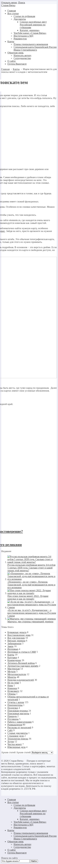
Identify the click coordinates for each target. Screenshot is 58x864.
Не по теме (13, 682)
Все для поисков (16, 638)
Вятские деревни (16, 640)
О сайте (11, 850)
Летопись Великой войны (21, 663)
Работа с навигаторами (19, 722)
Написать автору (22, 844)
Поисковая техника (17, 710)
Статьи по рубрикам (24, 805)
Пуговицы (13, 719)
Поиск (21, 2)
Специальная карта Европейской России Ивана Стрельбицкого (35, 837)
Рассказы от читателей (19, 727)
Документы (20, 808)
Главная (11, 799)
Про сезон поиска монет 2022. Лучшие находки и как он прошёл (27, 597)
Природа (12, 716)
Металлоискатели (16, 674)
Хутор (10, 741)
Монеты (11, 677)
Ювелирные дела (16, 747)
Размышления (14, 724)
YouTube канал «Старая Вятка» (30, 822)
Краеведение (14, 660)
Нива (10, 685)
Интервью (12, 649)
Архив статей (23, 752)
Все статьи (13, 802)
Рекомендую (20, 827)
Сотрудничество (22, 847)
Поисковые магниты (18, 713)
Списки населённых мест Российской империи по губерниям (33, 813)
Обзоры (11, 694)
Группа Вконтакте (17, 852)
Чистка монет (14, 744)
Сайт (10, 730)
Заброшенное (14, 643)
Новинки (12, 688)
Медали (11, 671)
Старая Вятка (8, 5)
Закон (10, 646)
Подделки (12, 708)
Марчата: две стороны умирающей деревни (30, 621)
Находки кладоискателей (20, 680)
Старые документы (17, 733)
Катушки (12, 657)
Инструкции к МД (23, 824)
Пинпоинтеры (15, 705)
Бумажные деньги (16, 632)
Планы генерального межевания (31, 833)
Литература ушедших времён (22, 666)
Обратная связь (15, 841)
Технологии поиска (17, 738)
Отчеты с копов (15, 702)
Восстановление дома (18, 635)
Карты (10, 654)
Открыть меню (9, 2)
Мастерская (13, 668)
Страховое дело (15, 736)
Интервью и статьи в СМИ (21, 652)
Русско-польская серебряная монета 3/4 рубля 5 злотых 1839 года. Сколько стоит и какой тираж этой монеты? (31, 568)
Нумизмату (13, 691)
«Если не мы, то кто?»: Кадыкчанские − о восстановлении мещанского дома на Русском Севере (31, 613)
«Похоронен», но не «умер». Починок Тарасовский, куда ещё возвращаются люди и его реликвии (31, 585)
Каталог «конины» (30, 819)
